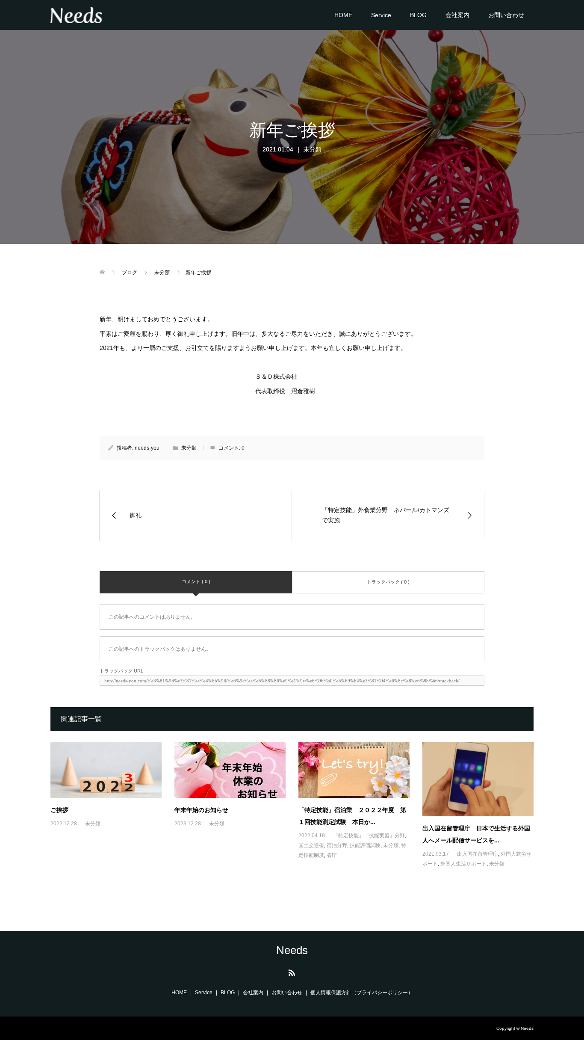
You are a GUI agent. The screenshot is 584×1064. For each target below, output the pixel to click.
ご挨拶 (59, 810)
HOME (343, 15)
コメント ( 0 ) (196, 581)
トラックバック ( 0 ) (388, 581)
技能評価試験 (365, 845)
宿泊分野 (337, 845)
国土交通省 (311, 845)
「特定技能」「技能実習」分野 (369, 836)
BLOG (418, 15)
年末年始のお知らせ (201, 810)
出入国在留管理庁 (477, 854)
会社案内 (457, 15)
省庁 (332, 855)
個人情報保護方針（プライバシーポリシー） (361, 993)
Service (381, 15)
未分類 (312, 149)
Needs (292, 950)
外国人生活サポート (463, 864)
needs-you (147, 448)
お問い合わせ (506, 15)
